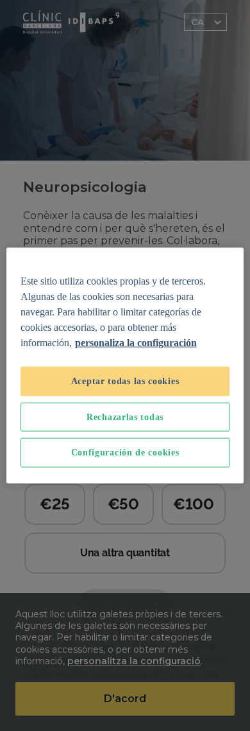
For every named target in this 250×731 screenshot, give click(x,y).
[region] (125, 366)
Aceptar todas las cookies (125, 381)
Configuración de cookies (125, 452)
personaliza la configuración (136, 342)
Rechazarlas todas (125, 416)
